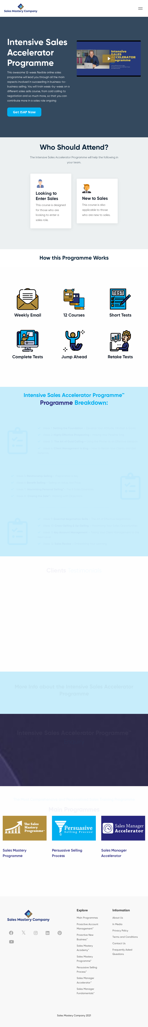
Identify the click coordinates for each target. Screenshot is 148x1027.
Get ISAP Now (24, 112)
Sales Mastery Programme (14, 853)
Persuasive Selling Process (67, 853)
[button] (74, 708)
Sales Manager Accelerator (114, 853)
